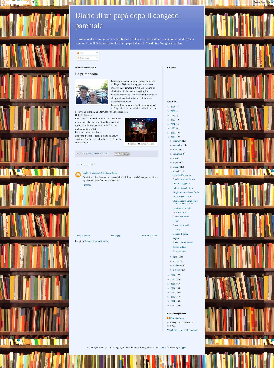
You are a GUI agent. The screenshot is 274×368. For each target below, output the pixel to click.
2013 (173, 292)
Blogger (182, 347)
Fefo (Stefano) (177, 318)
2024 (173, 110)
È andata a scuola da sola (184, 179)
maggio (177, 171)
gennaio (177, 269)
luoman (163, 347)
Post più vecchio (149, 235)
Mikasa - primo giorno (183, 242)
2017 (173, 275)
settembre (178, 153)
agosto (176, 158)
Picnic (175, 220)
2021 (173, 123)
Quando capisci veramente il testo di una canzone (185, 202)
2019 (173, 132)
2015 (173, 283)
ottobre (176, 149)
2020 (173, 128)
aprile (176, 256)
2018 (173, 136)
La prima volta (179, 212)
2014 (173, 288)
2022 (173, 119)
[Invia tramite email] (115, 154)
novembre (178, 145)
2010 (173, 305)
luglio (176, 162)
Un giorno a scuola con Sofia (186, 192)
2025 (173, 106)
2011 (173, 301)
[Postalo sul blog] (119, 154)
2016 (173, 279)
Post (81, 52)
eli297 (85, 172)
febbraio (177, 265)
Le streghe (177, 229)
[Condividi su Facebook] (125, 154)
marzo (176, 260)
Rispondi (87, 184)
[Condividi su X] (122, 154)
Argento (176, 238)
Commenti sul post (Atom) (97, 240)
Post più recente (83, 235)
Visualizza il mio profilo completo (182, 329)
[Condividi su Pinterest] (128, 154)
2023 (173, 115)
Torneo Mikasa (179, 246)
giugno (176, 166)
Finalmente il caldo (181, 225)
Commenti (84, 58)
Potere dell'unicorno (182, 174)
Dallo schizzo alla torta (183, 187)
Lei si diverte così (181, 216)
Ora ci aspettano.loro (182, 196)
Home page (116, 235)
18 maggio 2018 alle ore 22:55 (103, 172)
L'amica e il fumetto (182, 207)
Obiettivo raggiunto (181, 183)
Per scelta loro (179, 251)
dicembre (177, 140)
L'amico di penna (180, 233)
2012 (173, 296)
